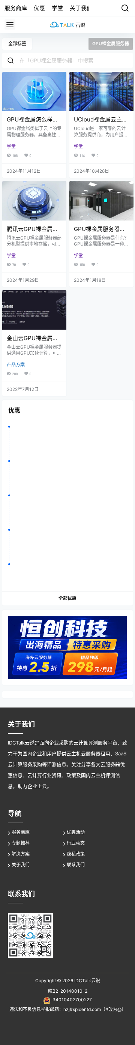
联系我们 (76, 864)
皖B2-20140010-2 (67, 991)
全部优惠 (67, 598)
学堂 (11, 146)
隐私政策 (76, 854)
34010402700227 (72, 999)
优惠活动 (76, 832)
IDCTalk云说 (86, 980)
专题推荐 (21, 843)
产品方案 (16, 364)
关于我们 (21, 864)
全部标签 (17, 43)
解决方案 (21, 854)
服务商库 (21, 832)
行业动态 (76, 843)
